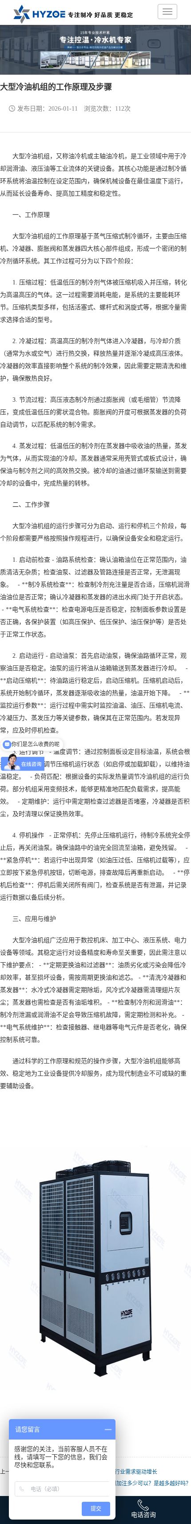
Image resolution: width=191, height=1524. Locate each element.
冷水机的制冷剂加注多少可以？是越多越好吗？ (135, 1483)
